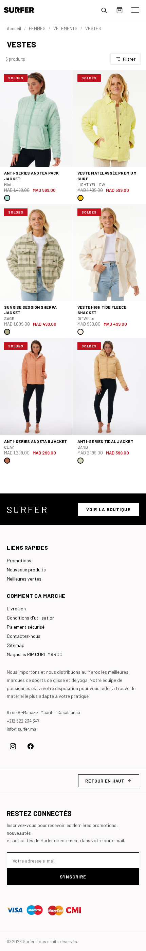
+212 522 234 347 (23, 721)
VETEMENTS (65, 28)
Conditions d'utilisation (31, 618)
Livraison (16, 608)
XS (82, 161)
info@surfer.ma (21, 729)
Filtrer (129, 59)
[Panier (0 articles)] (119, 10)
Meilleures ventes (24, 579)
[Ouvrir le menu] (135, 10)
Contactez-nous (23, 636)
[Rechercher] (103, 10)
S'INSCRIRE (73, 876)
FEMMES (37, 28)
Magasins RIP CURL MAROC (34, 654)
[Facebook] (30, 746)
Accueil (14, 28)
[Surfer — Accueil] (23, 10)
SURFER (27, 509)
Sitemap (15, 645)
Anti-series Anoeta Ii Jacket (35, 441)
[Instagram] (13, 746)
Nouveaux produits (26, 569)
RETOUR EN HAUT (105, 781)
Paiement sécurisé (25, 627)
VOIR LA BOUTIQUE (108, 509)
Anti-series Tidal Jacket (105, 441)
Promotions (19, 560)
